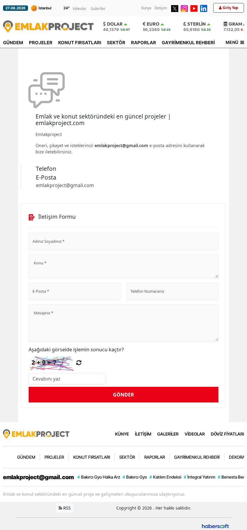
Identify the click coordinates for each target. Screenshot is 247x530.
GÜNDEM (13, 42)
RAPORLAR (143, 42)
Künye (146, 8)
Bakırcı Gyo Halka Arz (98, 476)
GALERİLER (168, 433)
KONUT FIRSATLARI (79, 42)
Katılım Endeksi (165, 476)
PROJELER (40, 42)
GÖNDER (123, 394)
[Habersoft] (215, 525)
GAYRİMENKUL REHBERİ (188, 42)
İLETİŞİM (143, 433)
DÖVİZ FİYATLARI (227, 433)
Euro (153, 24)
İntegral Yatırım (199, 476)
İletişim (161, 8)
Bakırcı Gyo (135, 476)
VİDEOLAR (195, 433)
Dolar (115, 24)
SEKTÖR (116, 42)
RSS (66, 508)
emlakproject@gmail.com (121, 145)
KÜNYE (122, 433)
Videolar (79, 8)
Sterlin (196, 24)
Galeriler (98, 8)
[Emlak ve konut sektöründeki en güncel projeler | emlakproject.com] (36, 433)
